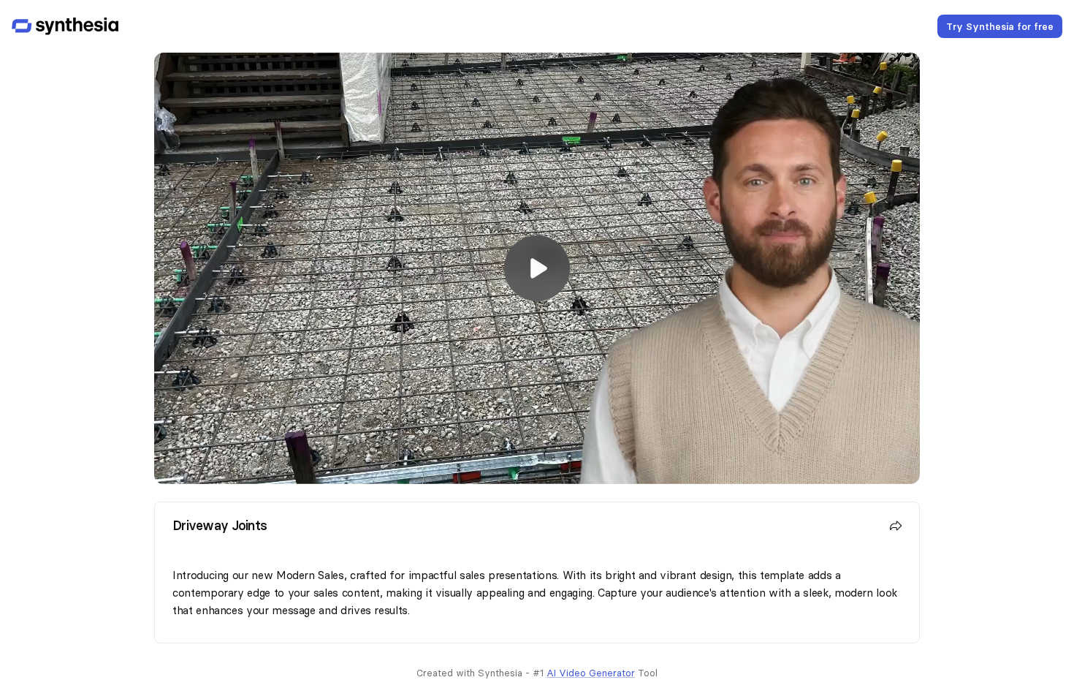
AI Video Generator (590, 673)
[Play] (537, 268)
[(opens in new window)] (65, 26)
